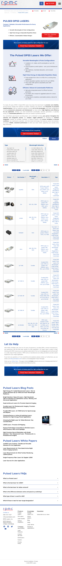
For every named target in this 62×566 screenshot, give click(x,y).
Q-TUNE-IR (21, 310)
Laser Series (30, 524)
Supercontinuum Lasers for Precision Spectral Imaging (19, 403)
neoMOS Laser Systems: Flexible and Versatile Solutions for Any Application (17, 444)
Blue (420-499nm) (37, 151)
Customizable (56, 195)
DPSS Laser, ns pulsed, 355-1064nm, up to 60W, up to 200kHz (44, 204)
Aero (21, 249)
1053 (35, 325)
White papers (29, 517)
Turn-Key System (56, 327)
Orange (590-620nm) (37, 156)
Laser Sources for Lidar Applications (14, 460)
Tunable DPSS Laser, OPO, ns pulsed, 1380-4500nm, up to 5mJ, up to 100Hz (44, 310)
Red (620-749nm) (36, 158)
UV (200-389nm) (37, 148)
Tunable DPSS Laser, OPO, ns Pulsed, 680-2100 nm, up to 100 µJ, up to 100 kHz (44, 296)
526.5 (29, 325)
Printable (36, 10)
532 (33, 204)
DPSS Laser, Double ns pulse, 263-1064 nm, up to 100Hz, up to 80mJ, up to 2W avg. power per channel (44, 325)
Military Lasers (11, 154)
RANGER (21, 232)
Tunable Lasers (11, 153)
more (55, 165)
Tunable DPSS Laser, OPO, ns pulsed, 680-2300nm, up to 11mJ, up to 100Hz (44, 281)
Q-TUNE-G (21, 281)
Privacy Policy (20, 542)
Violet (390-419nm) (37, 149)
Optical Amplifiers (20, 521)
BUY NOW (51, 3)
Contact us (6, 512)
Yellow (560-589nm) (37, 154)
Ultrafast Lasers (12, 158)
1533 (33, 232)
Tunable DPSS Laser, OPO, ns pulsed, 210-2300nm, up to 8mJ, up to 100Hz (44, 265)
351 (34, 323)
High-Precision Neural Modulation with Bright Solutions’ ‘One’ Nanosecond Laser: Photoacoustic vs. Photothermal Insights (19, 434)
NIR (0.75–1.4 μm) (37, 160)
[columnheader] (9, 177)
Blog (28, 520)
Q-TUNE (21, 265)
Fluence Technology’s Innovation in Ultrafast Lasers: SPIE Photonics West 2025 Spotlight (19, 428)
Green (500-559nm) (37, 153)
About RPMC (21, 528)
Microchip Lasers (12, 151)
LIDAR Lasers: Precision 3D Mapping (14, 424)
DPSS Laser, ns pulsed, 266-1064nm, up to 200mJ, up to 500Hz (44, 249)
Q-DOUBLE (21, 325)
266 (30, 217)
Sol (21, 204)
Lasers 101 (30, 514)
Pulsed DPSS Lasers (13, 149)
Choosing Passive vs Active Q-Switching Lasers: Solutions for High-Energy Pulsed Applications (17, 416)
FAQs (28, 522)
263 (29, 323)
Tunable (33, 265)
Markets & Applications (30, 527)
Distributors (21, 537)
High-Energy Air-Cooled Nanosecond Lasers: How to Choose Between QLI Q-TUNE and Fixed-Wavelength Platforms (19, 392)
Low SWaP (56, 232)
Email (44, 10)
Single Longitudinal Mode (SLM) (16, 161)
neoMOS (21, 189)
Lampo (21, 218)
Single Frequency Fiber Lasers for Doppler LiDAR (17, 457)
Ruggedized (56, 189)
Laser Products (20, 531)
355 (30, 204)
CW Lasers (20, 516)
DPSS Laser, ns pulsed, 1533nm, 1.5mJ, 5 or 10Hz (44, 232)
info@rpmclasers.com (15, 358)
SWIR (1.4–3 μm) (36, 161)
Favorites (52, 10)
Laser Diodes (21, 518)
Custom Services (20, 534)
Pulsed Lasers (19, 513)
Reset (54, 138)
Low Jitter (58, 325)
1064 (33, 189)
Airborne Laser (11, 156)
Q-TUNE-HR (21, 295)
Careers (20, 539)
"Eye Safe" (10, 148)
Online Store (15, 361)
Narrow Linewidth (12, 160)
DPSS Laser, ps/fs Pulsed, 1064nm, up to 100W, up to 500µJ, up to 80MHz (44, 190)
